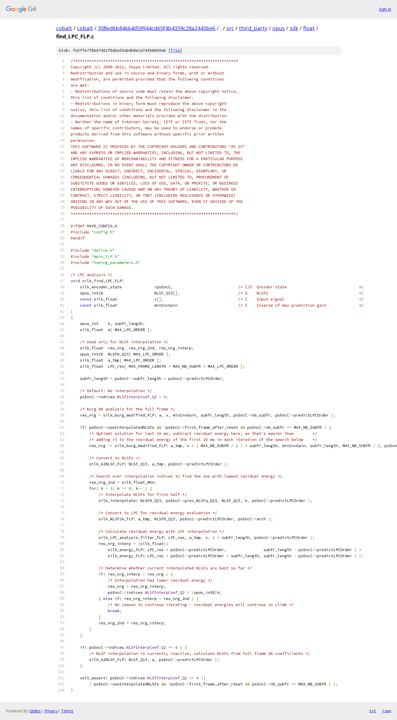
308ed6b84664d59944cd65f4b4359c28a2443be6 (156, 28)
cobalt (64, 28)
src (230, 28)
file (175, 50)
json (386, 710)
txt (372, 710)
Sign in (385, 9)
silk (294, 28)
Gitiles (35, 711)
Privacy (51, 711)
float (309, 28)
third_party (253, 28)
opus (278, 28)
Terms (67, 711)
